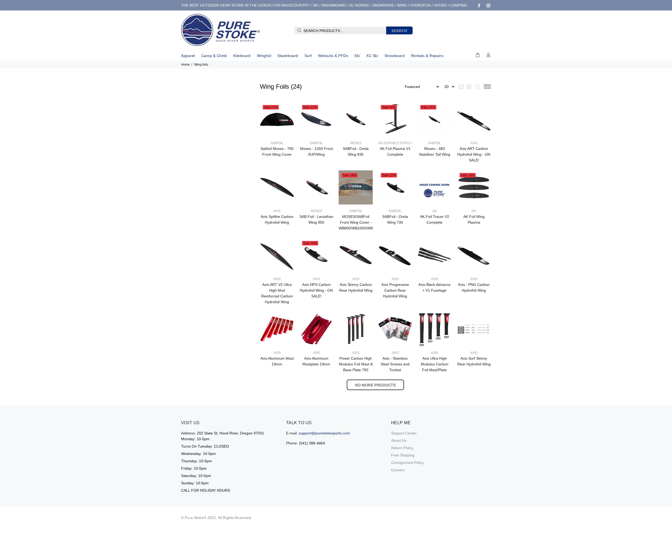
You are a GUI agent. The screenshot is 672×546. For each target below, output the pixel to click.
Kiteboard (242, 56)
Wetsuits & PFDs (333, 56)
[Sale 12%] (316, 119)
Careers (398, 470)
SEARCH (399, 31)
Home (185, 64)
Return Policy (402, 448)
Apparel (188, 56)
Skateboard (287, 56)
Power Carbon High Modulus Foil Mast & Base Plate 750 (356, 364)
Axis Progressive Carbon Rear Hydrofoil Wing (395, 290)
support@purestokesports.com (324, 433)
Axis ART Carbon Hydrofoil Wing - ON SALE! (473, 154)
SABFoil (277, 143)
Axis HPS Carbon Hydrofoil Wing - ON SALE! (316, 290)
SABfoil (395, 211)
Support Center (404, 433)
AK (434, 211)
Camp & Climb (214, 56)
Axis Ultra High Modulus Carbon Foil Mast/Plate (434, 364)
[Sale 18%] (356, 187)
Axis (473, 143)
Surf (308, 56)
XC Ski (372, 56)
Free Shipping (402, 455)
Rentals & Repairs (427, 56)
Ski (357, 56)
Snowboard (395, 56)
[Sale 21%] (277, 119)
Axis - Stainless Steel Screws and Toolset (395, 364)
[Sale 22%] (395, 187)
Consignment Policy (407, 462)
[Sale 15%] (434, 119)
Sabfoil (434, 143)
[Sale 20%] (316, 255)
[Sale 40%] (395, 119)
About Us (398, 440)
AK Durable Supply (395, 143)
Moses (355, 143)
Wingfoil (264, 56)
